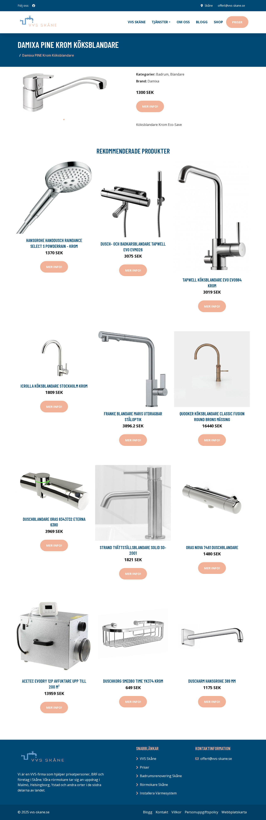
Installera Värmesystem (158, 793)
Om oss (183, 22)
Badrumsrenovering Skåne (161, 776)
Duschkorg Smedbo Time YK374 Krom (133, 681)
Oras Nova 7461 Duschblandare (212, 547)
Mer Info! (150, 106)
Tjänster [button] (160, 22)
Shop (218, 22)
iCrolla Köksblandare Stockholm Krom (54, 385)
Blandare (177, 74)
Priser (237, 22)
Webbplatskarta (234, 812)
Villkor (176, 812)
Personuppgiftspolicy (201, 812)
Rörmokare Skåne (154, 784)
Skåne (209, 5)
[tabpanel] (64, 92)
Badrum (162, 74)
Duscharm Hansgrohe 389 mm (212, 681)
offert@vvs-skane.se (231, 5)
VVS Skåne (136, 22)
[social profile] (34, 6)
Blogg (202, 22)
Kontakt (162, 812)
